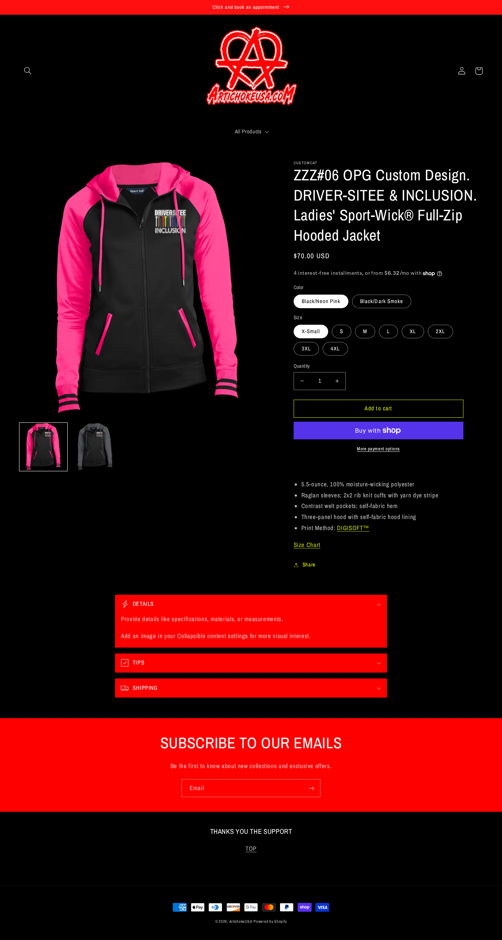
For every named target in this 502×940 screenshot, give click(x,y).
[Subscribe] (311, 788)
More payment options (378, 449)
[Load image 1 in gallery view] (43, 447)
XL (413, 331)
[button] (27, 70)
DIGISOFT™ (353, 528)
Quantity (302, 366)
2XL (440, 331)
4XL (335, 348)
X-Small (311, 331)
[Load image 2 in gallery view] (95, 447)
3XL (306, 348)
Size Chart (307, 545)
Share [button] (309, 564)
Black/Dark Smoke (381, 301)
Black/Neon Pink (321, 301)
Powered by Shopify (270, 921)
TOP (251, 848)
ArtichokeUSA (240, 921)
